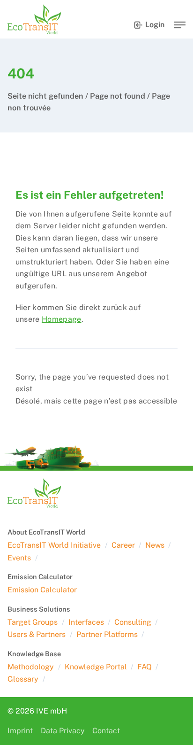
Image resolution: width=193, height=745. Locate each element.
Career (123, 545)
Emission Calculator (42, 589)
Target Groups (32, 622)
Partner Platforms (107, 634)
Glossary (22, 679)
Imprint (20, 730)
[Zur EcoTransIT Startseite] (34, 19)
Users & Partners (36, 634)
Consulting (132, 622)
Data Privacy (63, 730)
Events (19, 557)
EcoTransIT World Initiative (54, 545)
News (154, 545)
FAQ (144, 666)
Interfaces (86, 622)
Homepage (62, 319)
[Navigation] (180, 25)
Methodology (30, 666)
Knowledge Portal (96, 666)
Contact (106, 730)
